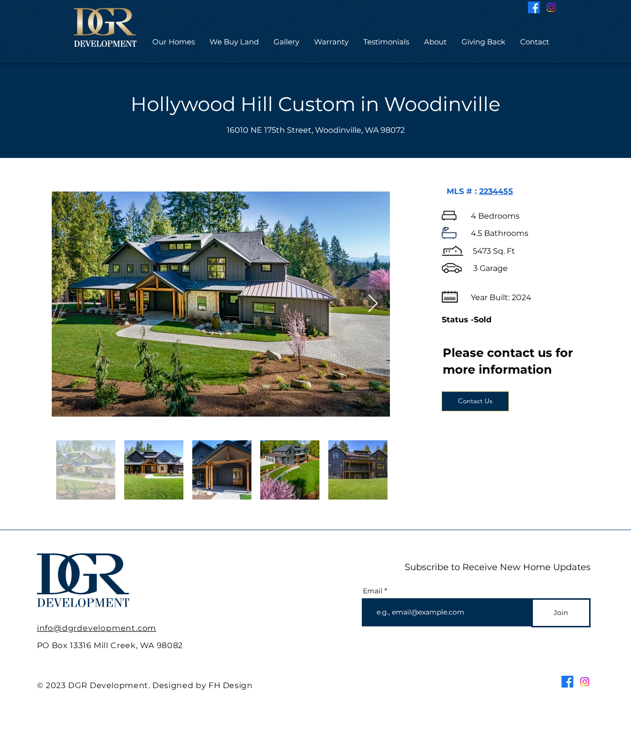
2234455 (496, 191)
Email (373, 590)
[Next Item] (373, 303)
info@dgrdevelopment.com (96, 628)
